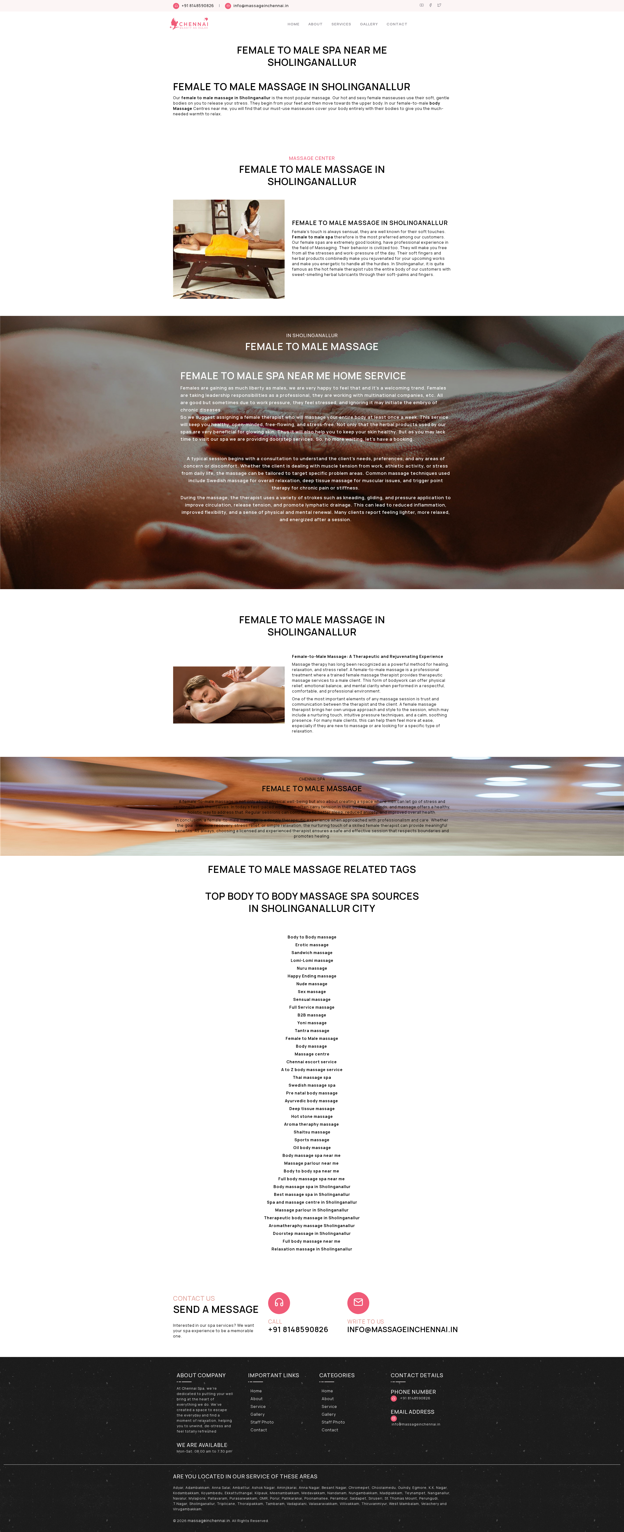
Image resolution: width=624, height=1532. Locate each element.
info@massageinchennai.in (261, 5)
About (315, 24)
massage (216, 497)
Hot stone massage (312, 1116)
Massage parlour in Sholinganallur (312, 1210)
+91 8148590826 (198, 5)
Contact (397, 24)
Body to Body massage (312, 937)
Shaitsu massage (312, 1132)
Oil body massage (312, 1147)
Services (341, 24)
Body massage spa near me (312, 1155)
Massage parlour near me (312, 1163)
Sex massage (312, 991)
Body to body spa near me (312, 1171)
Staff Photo (262, 1422)
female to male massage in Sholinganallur (226, 97)
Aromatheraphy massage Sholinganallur (312, 1225)
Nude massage (312, 983)
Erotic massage (312, 944)
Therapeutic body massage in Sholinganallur (312, 1217)
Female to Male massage (312, 1038)
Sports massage (312, 1139)
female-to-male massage (379, 669)
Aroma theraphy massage (312, 1124)
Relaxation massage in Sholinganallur (312, 1249)
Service (258, 1406)
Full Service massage (312, 1007)
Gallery (369, 24)
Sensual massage (312, 999)
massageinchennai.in (209, 1520)
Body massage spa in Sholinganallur (312, 1186)
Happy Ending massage (312, 976)
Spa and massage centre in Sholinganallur (312, 1202)
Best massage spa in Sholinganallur (312, 1194)
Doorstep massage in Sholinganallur (312, 1233)
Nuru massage (312, 968)
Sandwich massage (312, 952)
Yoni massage (312, 1022)
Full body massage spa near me (312, 1178)
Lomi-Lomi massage (312, 960)
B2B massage (312, 1015)
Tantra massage (312, 1030)
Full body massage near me (312, 1241)
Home (294, 24)
